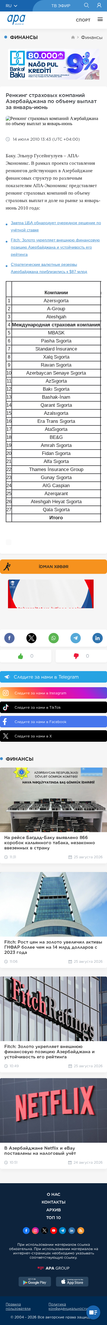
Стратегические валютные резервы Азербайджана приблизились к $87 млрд (49, 268)
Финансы (92, 37)
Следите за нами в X (33, 736)
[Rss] (80, 1231)
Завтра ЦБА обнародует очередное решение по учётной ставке (56, 226)
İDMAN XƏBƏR (53, 566)
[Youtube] (53, 1231)
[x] (44, 1231)
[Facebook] (26, 1231)
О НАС (53, 1194)
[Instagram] (35, 1231)
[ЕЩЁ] (99, 20)
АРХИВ (53, 1209)
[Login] (99, 6)
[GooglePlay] (35, 1282)
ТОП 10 (53, 1217)
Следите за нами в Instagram (40, 693)
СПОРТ (83, 20)
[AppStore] (72, 1282)
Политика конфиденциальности (68, 1306)
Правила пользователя (18, 1306)
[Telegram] (62, 1231)
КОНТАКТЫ (54, 1202)
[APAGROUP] (53, 1268)
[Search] (86, 6)
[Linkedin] (71, 1231)
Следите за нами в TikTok (38, 707)
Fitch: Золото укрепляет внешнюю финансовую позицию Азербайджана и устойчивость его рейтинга (55, 247)
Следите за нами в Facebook (40, 722)
